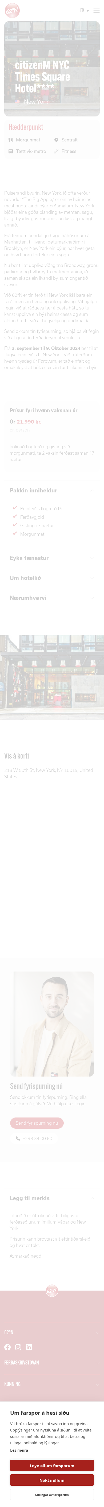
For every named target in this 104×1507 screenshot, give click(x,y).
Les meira (19, 1450)
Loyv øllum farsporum (52, 1465)
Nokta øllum (52, 1480)
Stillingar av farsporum (52, 1495)
